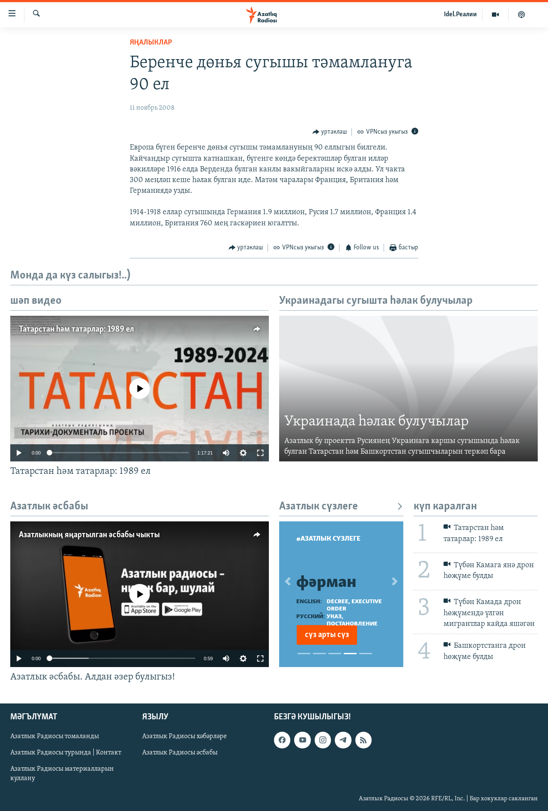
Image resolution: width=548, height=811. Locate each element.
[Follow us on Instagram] (323, 740)
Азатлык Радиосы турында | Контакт (65, 752)
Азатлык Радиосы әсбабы (179, 752)
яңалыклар (151, 43)
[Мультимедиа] (495, 15)
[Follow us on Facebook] (282, 740)
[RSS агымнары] (363, 740)
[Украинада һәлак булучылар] (408, 388)
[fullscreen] (260, 452)
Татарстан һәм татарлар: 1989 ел (76, 329)
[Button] (330, 132)
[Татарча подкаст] (521, 15)
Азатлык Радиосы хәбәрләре (184, 736)
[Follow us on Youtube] (302, 740)
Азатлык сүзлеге (318, 506)
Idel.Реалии (460, 14)
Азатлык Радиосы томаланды (54, 736)
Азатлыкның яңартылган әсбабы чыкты (89, 535)
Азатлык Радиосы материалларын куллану (62, 774)
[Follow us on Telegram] (343, 740)
